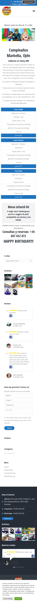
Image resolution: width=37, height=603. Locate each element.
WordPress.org (9, 476)
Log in (6, 467)
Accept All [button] (18, 598)
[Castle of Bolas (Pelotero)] (29, 284)
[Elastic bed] (22, 284)
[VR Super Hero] (7, 292)
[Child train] (14, 284)
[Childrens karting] (14, 277)
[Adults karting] (7, 277)
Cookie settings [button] (8, 598)
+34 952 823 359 (19, 2)
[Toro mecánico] (29, 277)
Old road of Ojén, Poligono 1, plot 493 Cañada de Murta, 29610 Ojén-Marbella (19, 501)
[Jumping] (7, 284)
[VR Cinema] (5, 531)
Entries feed (8, 470)
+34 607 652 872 (18, 513)
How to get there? (20, 4)
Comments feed (9, 473)
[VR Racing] (14, 292)
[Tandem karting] (22, 277)
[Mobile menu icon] (34, 11)
